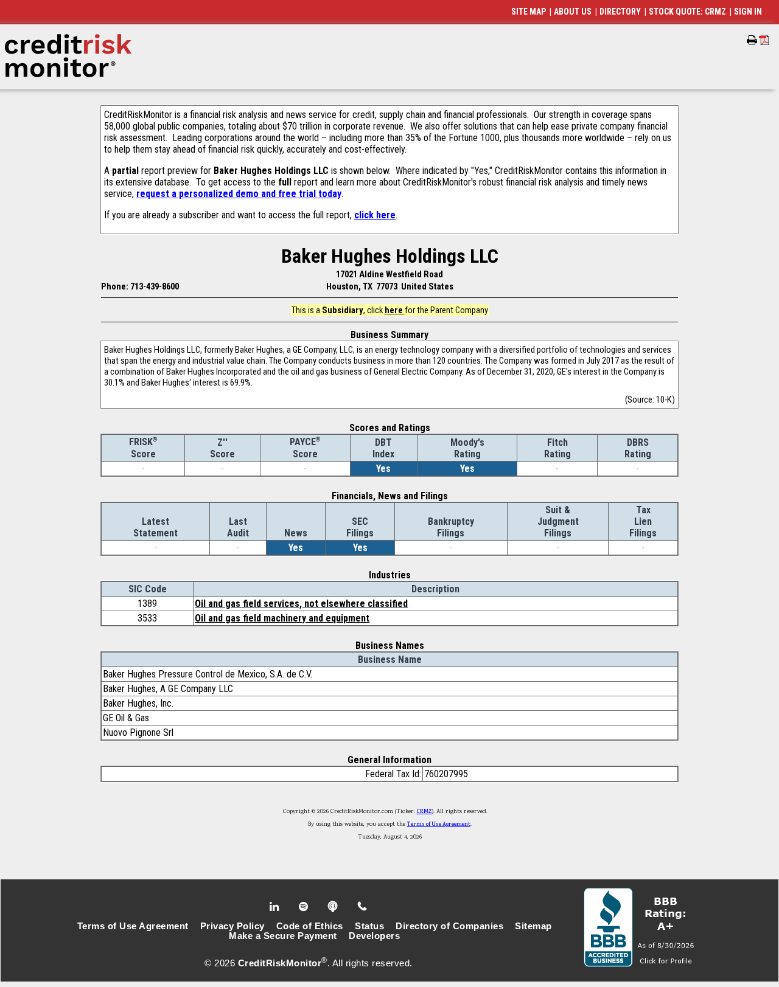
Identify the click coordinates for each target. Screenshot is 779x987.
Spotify (304, 906)
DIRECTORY (620, 11)
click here (375, 215)
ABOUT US (573, 11)
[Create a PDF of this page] (764, 40)
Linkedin (276, 906)
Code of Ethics (309, 926)
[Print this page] (752, 40)
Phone (363, 906)
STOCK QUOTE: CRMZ (687, 11)
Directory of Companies (449, 926)
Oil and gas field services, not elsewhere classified (301, 603)
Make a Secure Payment (283, 936)
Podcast (334, 906)
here (395, 310)
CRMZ (424, 812)
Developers (374, 936)
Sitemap (533, 926)
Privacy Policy (232, 926)
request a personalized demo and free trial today (238, 193)
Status (369, 926)
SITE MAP (528, 11)
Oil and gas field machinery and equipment (282, 618)
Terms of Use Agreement (438, 824)
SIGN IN (748, 11)
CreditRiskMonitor (280, 963)
